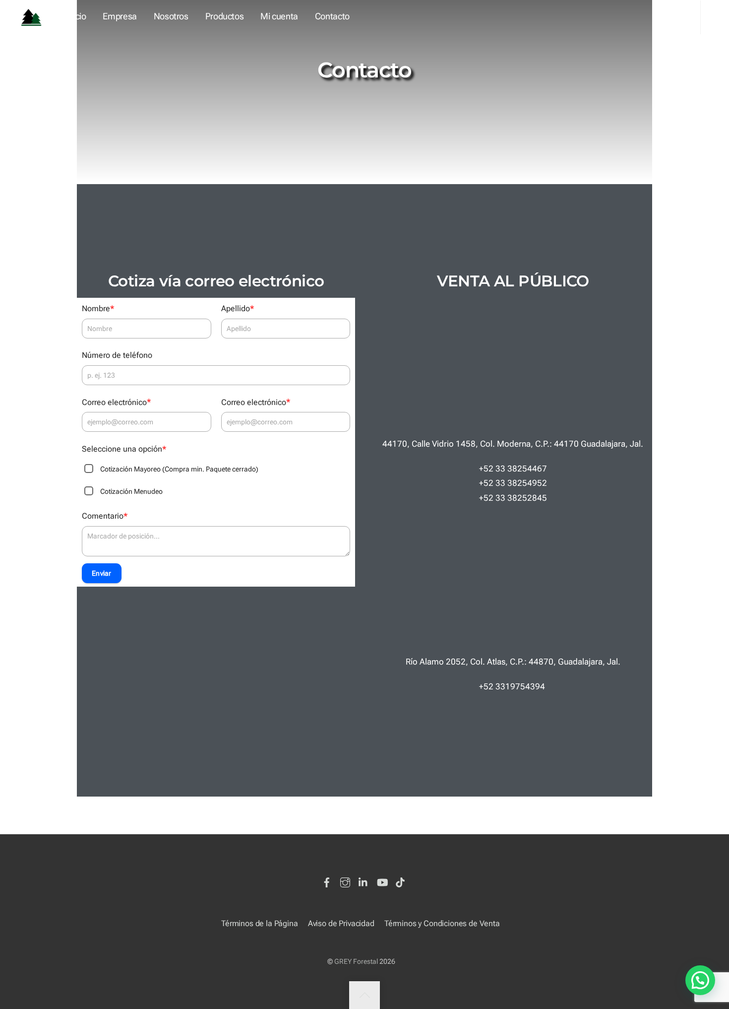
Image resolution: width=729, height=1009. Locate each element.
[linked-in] (363, 880)
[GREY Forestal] (31, 16)
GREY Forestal (356, 961)
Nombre (98, 308)
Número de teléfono (117, 355)
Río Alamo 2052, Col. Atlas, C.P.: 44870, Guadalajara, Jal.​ (513, 662)
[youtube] (382, 880)
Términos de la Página (259, 923)
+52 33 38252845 (513, 498)
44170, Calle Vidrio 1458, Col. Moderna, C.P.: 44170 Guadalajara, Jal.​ (512, 444)
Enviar (102, 573)
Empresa (120, 16)
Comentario (104, 516)
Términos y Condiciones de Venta (442, 923)
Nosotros (171, 16)
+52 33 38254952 (513, 483)
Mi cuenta (279, 16)
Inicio (76, 16)
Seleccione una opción (124, 449)
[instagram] (345, 880)
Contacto (332, 16)
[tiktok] (400, 880)
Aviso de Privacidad (341, 923)
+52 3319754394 (513, 686)
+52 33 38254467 (513, 468)
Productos (224, 16)
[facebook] (327, 880)
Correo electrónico (116, 401)
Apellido (237, 308)
